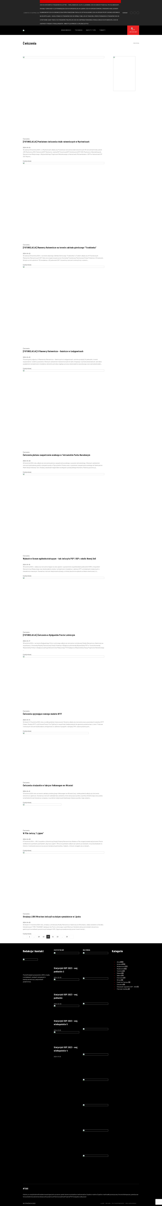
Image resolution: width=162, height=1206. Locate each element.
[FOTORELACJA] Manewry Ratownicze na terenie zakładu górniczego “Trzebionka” (59, 247)
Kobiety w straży (28, 1194)
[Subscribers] (137, 12)
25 (67, 937)
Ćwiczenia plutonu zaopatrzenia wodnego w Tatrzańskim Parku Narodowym (56, 455)
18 (39, 937)
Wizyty (119, 980)
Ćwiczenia (26, 139)
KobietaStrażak (38, 1194)
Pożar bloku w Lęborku (75, 8)
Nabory (119, 975)
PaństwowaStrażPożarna (62, 1197)
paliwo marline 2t (93, 1194)
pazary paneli (130, 1194)
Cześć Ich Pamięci (122, 982)
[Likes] (131, 12)
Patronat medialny (122, 989)
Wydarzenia (120, 969)
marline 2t (85, 1194)
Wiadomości (121, 966)
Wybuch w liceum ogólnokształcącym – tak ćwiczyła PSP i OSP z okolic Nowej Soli (59, 558)
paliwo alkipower (81, 1197)
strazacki (46, 1194)
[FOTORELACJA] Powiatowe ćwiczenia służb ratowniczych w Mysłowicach (56, 141)
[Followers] (134, 12)
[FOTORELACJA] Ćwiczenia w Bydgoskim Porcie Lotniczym (49, 635)
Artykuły (119, 964)
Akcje (118, 962)
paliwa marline (77, 1194)
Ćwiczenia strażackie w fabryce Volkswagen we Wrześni (48, 785)
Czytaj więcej (27, 161)
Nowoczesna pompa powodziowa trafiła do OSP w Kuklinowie (70, 12)
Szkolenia (120, 984)
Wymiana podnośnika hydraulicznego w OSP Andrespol (93, 20)
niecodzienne (35, 1197)
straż (74, 1197)
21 (53, 937)
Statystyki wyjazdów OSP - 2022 (127, 987)
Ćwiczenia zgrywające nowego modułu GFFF (42, 713)
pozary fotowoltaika (120, 1194)
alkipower (111, 1194)
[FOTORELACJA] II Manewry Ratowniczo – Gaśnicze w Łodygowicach (53, 351)
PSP (71, 1197)
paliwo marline (103, 1194)
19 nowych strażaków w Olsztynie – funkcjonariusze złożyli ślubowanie (65, 5)
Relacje (119, 973)
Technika (119, 971)
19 (43, 937)
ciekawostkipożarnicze (46, 1197)
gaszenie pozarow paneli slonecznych (61, 1194)
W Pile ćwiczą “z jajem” (33, 833)
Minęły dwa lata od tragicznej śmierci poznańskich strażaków (91, 16)
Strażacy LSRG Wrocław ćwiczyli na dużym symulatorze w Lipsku (52, 916)
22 (57, 937)
